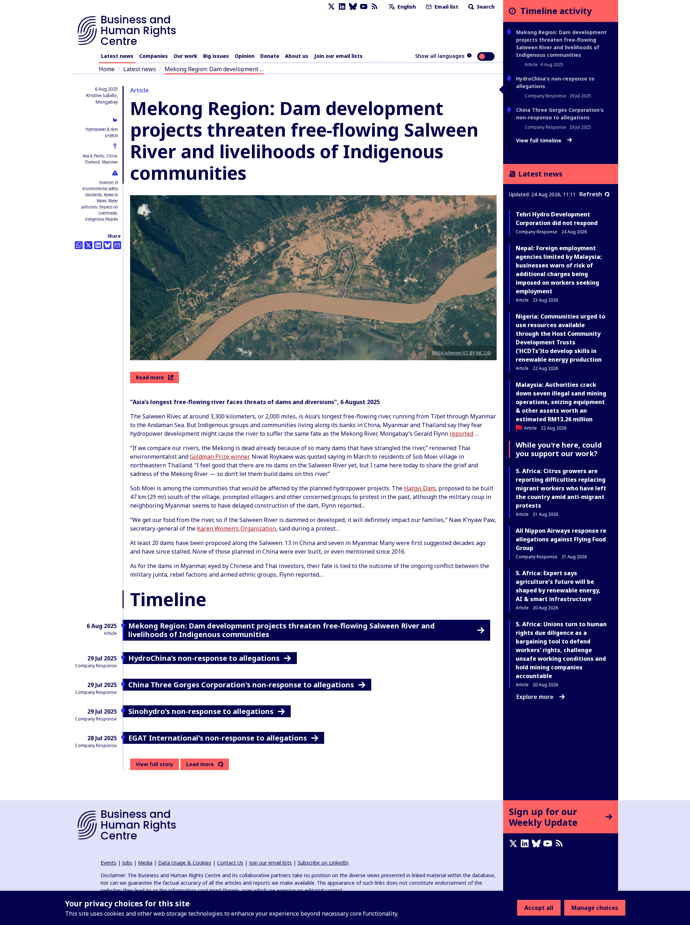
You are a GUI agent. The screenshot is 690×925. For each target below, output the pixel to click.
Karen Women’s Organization (236, 528)
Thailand (92, 161)
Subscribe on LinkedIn (323, 862)
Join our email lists (338, 55)
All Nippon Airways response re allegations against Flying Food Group (561, 539)
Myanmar (110, 161)
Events (108, 862)
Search (484, 6)
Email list (445, 6)
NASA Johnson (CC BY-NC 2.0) (461, 353)
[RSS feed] (374, 6)
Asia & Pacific (93, 155)
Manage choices (594, 908)
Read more (150, 377)
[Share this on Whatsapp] (79, 245)
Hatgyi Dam (420, 488)
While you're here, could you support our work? (559, 449)
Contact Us (230, 862)
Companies (153, 55)
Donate (269, 55)
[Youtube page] (363, 6)
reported (461, 434)
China (111, 155)
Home (107, 69)
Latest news (117, 55)
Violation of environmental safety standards (100, 188)
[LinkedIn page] (342, 6)
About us (296, 55)
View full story (154, 764)
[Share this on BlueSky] (107, 245)
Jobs (127, 862)
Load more (200, 764)
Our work (185, 55)
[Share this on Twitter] (88, 245)
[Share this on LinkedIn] (98, 245)
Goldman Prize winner (220, 457)
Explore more (534, 697)
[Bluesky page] (353, 6)
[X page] (331, 6)
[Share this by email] (117, 245)
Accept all (538, 908)
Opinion (244, 55)
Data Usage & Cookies (184, 862)
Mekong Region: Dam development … (214, 69)
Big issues (216, 55)
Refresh (590, 194)
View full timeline (539, 140)
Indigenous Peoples (101, 218)
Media (145, 862)
